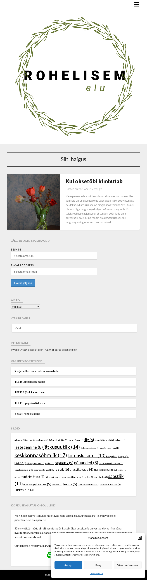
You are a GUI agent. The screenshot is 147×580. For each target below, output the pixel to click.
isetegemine (29, 447)
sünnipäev (29, 484)
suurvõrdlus (101, 477)
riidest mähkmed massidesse (59, 477)
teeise (43, 484)
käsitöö (21, 463)
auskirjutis (60, 440)
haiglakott (119, 440)
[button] (140, 538)
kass (103, 448)
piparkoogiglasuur (24, 470)
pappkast (104, 463)
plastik (60, 469)
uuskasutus (24, 490)
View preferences (127, 565)
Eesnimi (16, 249)
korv (109, 456)
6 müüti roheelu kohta (27, 413)
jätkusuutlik (61, 447)
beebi (72, 440)
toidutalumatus (110, 484)
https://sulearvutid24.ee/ (46, 545)
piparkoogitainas (43, 470)
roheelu (79, 477)
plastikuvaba (81, 469)
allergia (20, 440)
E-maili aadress (22, 265)
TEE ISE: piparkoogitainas (30, 381)
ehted (108, 440)
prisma (121, 470)
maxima (49, 463)
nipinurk (64, 463)
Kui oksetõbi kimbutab (94, 181)
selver (89, 477)
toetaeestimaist (88, 484)
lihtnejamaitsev (35, 463)
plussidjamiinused (105, 469)
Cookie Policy (96, 573)
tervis (70, 484)
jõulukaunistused (89, 448)
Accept (68, 565)
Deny (98, 565)
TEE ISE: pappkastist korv (30, 403)
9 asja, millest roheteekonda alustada (36, 371)
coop (80, 440)
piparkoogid (116, 463)
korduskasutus (87, 455)
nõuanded (86, 462)
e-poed (99, 440)
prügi (19, 476)
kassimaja (113, 448)
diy (89, 439)
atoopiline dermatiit (39, 440)
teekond (57, 484)
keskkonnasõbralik (41, 455)
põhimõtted (34, 477)
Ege (99, 188)
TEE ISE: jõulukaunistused (30, 392)
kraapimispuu (121, 456)
